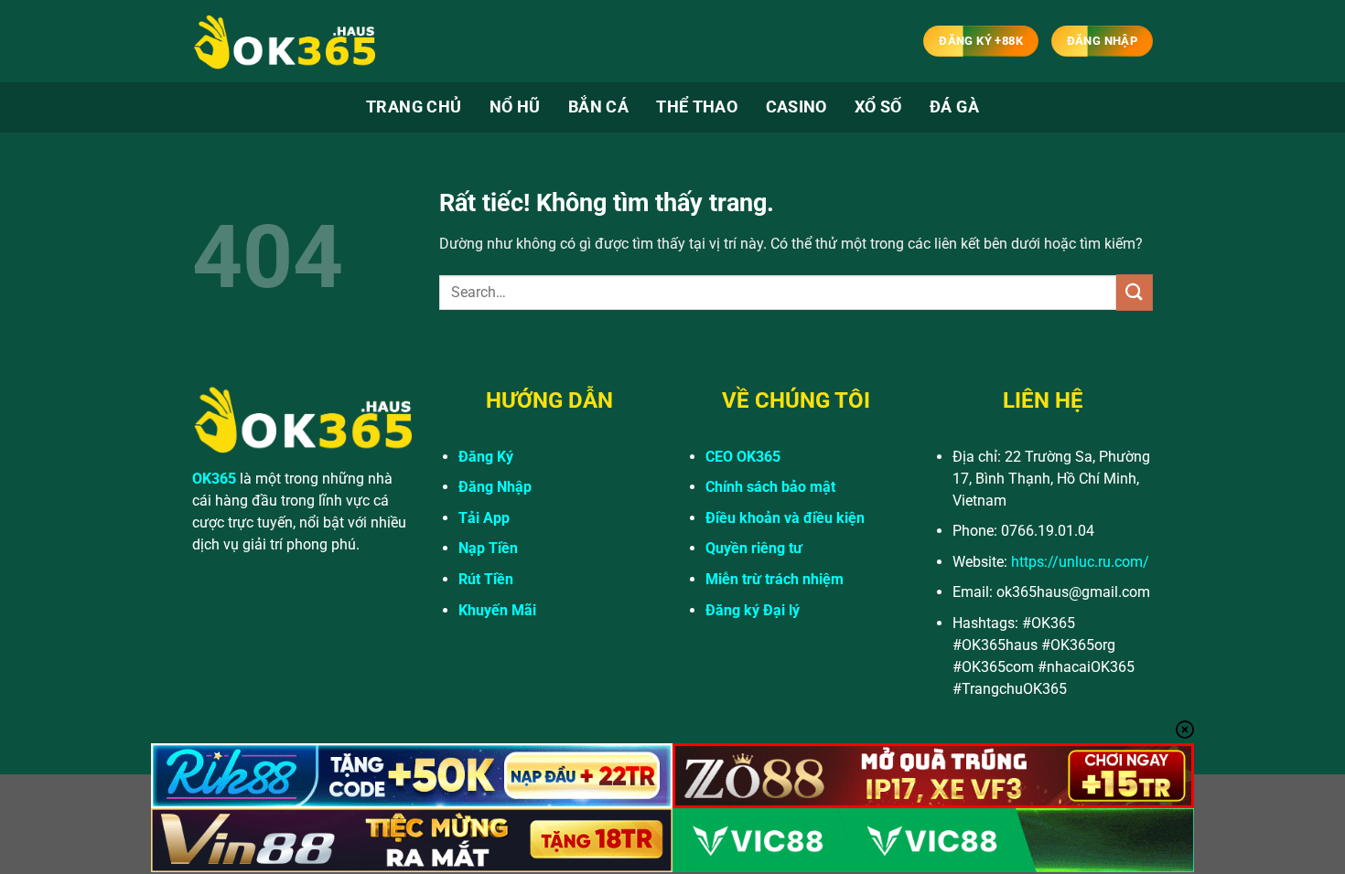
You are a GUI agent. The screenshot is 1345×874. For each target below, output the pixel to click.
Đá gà (954, 107)
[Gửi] (1134, 292)
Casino (796, 107)
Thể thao (696, 107)
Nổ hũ (515, 107)
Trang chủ (413, 107)
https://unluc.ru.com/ (1080, 561)
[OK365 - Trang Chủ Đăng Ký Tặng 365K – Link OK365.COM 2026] (283, 41)
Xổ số (878, 107)
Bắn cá (598, 107)
